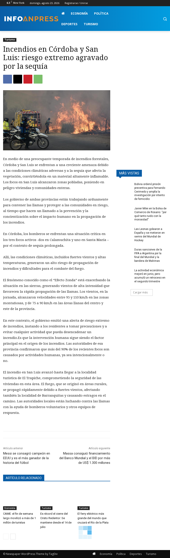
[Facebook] (139, 3)
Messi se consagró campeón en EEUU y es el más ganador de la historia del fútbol (26, 458)
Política (121, 554)
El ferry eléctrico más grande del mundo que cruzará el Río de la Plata (92, 518)
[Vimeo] (158, 3)
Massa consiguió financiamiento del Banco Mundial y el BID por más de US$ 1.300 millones (84, 458)
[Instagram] (146, 3)
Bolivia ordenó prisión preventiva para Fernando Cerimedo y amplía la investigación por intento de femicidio (149, 192)
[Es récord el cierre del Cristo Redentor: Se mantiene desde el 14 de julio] (56, 498)
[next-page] (13, 536)
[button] (165, 19)
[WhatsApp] (38, 79)
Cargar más (140, 292)
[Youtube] (164, 3)
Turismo (9, 39)
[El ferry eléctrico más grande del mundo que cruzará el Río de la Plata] (93, 498)
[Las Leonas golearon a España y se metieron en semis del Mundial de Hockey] (123, 232)
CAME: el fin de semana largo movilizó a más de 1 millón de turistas (19, 518)
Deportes (136, 554)
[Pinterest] (27, 79)
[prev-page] (6, 536)
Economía (9, 508)
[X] (152, 3)
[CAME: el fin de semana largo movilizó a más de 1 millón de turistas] (19, 498)
